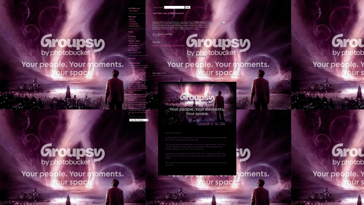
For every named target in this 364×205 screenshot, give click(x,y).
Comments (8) (162, 178)
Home (131, 19)
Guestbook (133, 23)
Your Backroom (168, 45)
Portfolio (132, 21)
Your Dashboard (179, 45)
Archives (238, 182)
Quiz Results (134, 26)
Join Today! (133, 10)
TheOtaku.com (157, 45)
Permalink (170, 178)
